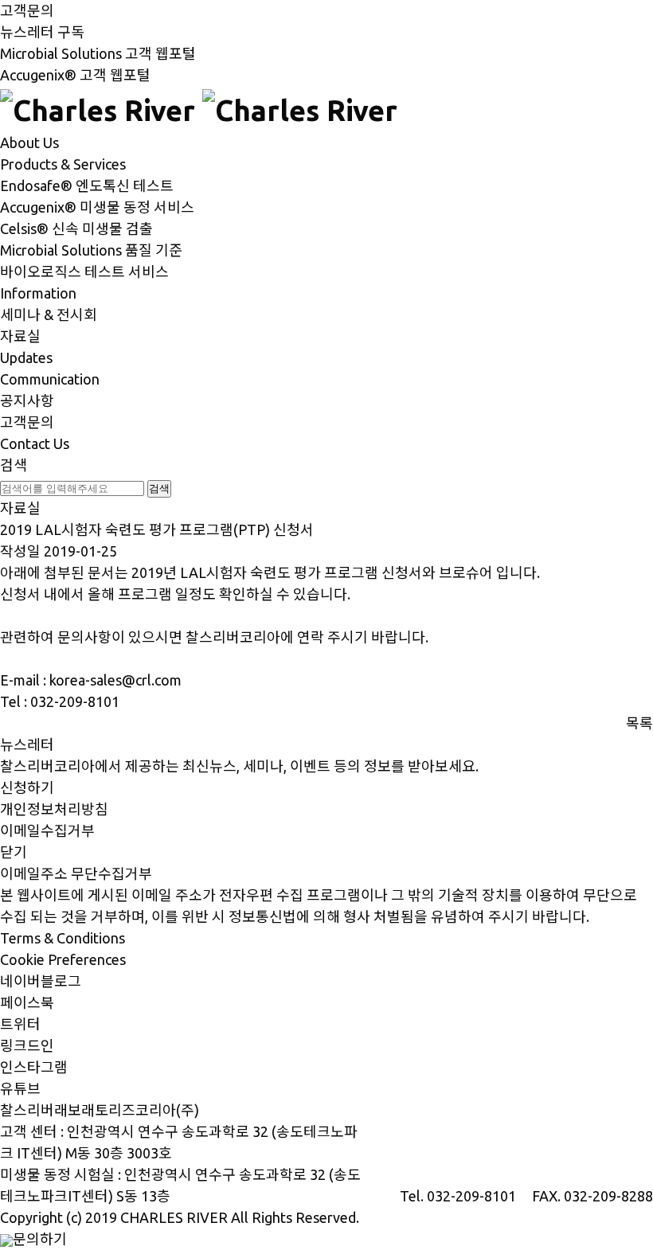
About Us (29, 142)
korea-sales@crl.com (115, 680)
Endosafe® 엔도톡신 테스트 (87, 185)
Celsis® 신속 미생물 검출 (76, 228)
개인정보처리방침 (54, 809)
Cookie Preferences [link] (63, 959)
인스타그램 (34, 1067)
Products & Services (63, 164)
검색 (13, 465)
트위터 (20, 1024)
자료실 (20, 336)
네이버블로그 (40, 981)
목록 (639, 723)
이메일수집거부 (47, 830)
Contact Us (34, 443)
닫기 (13, 852)
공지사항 (27, 400)
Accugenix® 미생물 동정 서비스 (97, 207)
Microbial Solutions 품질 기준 (91, 250)
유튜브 (20, 1088)
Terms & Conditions (62, 938)
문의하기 (40, 1239)
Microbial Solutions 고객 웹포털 (98, 53)
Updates (26, 357)
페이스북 (27, 1002)
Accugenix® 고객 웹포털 (75, 75)
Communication (50, 379)
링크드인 (27, 1045)
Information (38, 293)
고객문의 (27, 10)
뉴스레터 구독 (42, 32)
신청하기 (27, 787)
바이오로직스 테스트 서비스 (84, 271)
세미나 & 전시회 (48, 314)
